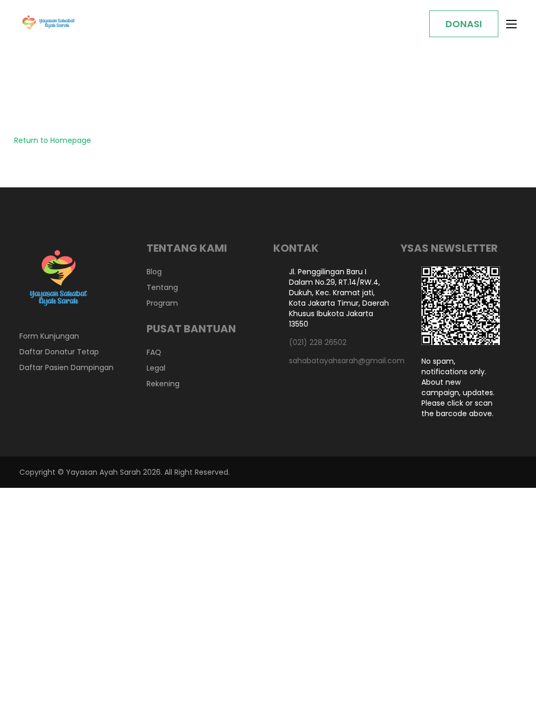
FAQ (154, 352)
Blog (154, 271)
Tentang (162, 287)
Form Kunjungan (49, 336)
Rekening (163, 383)
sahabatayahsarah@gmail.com (339, 360)
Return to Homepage (52, 140)
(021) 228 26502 (318, 342)
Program (162, 303)
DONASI (463, 23)
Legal (156, 368)
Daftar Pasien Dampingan (66, 367)
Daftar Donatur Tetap (59, 352)
